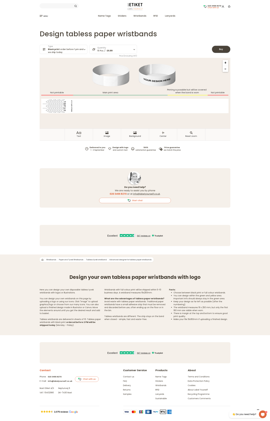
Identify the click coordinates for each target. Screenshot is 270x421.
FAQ (125, 381)
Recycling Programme (199, 394)
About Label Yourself (198, 389)
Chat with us (88, 379)
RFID (155, 15)
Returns (126, 389)
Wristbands (139, 15)
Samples (127, 394)
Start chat (136, 200)
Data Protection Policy (199, 381)
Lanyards (170, 15)
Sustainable (161, 398)
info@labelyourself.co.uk (146, 194)
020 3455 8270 (55, 377)
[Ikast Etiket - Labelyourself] (135, 6)
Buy (221, 49)
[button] (59, 412)
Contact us (128, 376)
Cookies (191, 385)
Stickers (122, 15)
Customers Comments (199, 398)
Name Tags (104, 15)
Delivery (127, 385)
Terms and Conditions (199, 376)
